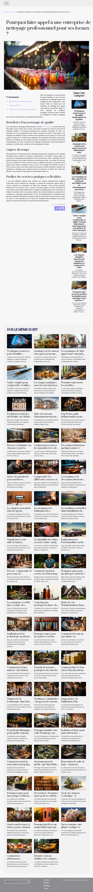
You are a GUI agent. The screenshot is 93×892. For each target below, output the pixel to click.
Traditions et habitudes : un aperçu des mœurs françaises (46, 701)
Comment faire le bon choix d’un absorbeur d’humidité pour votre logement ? (72, 671)
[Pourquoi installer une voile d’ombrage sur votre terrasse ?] (46, 720)
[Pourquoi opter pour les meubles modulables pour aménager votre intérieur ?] (79, 285)
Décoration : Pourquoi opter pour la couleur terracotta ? (46, 796)
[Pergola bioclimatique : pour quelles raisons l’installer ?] (19, 720)
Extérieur (46, 886)
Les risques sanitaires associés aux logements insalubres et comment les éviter (79, 261)
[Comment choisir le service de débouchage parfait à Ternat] (46, 561)
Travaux (46, 880)
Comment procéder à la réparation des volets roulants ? (46, 448)
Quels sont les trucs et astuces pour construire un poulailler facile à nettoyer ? (19, 828)
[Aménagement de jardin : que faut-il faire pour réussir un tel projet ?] (46, 751)
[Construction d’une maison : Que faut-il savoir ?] (19, 657)
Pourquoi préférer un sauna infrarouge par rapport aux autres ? (45, 827)
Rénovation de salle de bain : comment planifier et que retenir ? (73, 765)
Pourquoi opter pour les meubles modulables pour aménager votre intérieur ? (79, 296)
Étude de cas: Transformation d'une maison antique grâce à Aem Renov (73, 606)
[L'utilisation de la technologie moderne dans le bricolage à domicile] (19, 624)
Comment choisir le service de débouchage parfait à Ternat (46, 573)
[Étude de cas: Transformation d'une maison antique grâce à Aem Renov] (73, 592)
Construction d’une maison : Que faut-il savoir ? (17, 670)
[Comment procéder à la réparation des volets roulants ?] (46, 435)
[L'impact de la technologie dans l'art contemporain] (19, 689)
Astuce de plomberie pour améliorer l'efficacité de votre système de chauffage (18, 481)
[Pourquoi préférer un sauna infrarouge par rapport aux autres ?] (46, 814)
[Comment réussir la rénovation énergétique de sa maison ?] (19, 751)
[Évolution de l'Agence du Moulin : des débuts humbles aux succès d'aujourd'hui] (19, 404)
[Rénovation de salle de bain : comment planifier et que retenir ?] (73, 751)
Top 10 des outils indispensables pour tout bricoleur (71, 416)
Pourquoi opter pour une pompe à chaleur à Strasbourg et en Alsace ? (19, 797)
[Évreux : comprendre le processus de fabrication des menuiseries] (19, 561)
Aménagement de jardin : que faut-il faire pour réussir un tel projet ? (46, 765)
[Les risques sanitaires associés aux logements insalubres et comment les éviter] (79, 248)
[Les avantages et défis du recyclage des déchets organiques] (19, 592)
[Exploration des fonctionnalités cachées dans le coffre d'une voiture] (73, 529)
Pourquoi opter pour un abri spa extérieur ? (73, 572)
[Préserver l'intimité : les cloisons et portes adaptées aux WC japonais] (19, 435)
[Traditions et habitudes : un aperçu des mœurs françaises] (46, 689)
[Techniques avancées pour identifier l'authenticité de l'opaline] (79, 104)
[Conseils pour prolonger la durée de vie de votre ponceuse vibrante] (46, 592)
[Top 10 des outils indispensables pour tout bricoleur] (73, 404)
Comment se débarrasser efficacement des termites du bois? (16, 860)
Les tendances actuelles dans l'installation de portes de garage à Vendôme (73, 512)
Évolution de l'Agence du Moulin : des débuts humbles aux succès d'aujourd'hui (19, 418)
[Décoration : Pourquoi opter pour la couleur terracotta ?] (46, 783)
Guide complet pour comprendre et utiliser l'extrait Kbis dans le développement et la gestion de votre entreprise (79, 223)
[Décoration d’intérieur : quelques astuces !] (73, 435)
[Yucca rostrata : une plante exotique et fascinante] (73, 814)
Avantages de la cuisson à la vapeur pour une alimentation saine (79, 148)
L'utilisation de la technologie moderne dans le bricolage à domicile (18, 638)
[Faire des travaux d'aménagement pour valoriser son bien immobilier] (46, 404)
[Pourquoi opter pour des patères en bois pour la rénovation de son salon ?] (46, 624)
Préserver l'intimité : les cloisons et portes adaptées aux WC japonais (19, 449)
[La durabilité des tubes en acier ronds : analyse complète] (46, 529)
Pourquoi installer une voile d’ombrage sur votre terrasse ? (46, 733)
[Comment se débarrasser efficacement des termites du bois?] (19, 846)
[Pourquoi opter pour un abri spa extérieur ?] (73, 561)
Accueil (6, 12)
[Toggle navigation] (6, 3)
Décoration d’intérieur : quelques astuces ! (73, 447)
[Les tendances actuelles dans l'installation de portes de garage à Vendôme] (73, 498)
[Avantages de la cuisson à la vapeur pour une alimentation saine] (79, 137)
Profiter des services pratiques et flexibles (22, 109)
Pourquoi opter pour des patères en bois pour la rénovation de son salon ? (45, 638)
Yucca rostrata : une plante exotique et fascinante (71, 827)
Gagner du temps (14, 105)
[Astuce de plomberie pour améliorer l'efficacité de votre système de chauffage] (19, 467)
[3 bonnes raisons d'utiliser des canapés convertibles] (46, 846)
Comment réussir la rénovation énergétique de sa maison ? (19, 764)
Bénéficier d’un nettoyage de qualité (20, 101)
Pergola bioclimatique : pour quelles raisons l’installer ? (19, 733)
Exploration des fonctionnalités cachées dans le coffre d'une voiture (73, 543)
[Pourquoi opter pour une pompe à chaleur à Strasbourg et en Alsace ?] (19, 783)
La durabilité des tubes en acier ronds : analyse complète (46, 542)
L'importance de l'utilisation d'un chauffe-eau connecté (72, 701)
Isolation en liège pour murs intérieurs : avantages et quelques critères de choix (73, 734)
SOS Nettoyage (47, 126)
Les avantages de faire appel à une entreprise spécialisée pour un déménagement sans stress (79, 183)
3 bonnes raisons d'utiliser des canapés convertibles (45, 858)
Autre (13, 12)
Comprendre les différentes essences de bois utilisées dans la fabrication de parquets (46, 481)
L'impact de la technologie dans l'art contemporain (18, 701)
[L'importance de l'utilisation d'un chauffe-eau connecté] (73, 689)
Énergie (46, 883)
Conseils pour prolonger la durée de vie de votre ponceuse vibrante (45, 606)
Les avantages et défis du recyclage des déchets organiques (18, 605)
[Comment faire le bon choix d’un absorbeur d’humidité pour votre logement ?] (73, 657)
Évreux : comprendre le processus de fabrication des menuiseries (19, 575)
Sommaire (13, 97)
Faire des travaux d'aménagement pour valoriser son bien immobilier (45, 418)
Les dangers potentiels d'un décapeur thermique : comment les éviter (19, 512)
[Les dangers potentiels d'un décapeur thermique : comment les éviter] (19, 498)
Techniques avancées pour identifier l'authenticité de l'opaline (79, 115)
